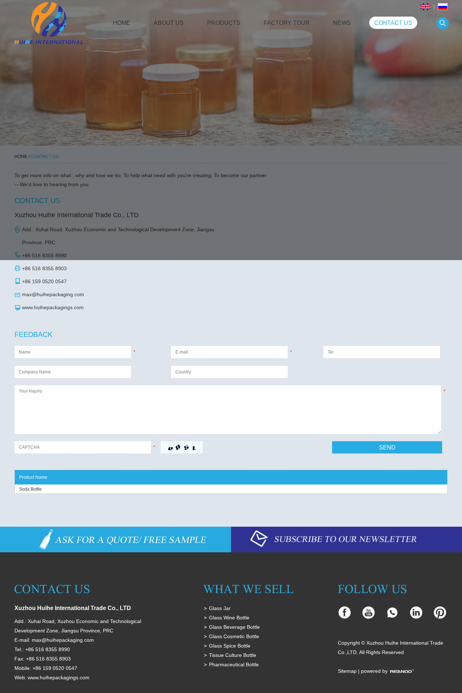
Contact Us (393, 23)
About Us (169, 23)
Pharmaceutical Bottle (234, 664)
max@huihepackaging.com (53, 294)
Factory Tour (287, 23)
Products (223, 23)
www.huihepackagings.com (53, 307)
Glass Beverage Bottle (234, 627)
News (342, 23)
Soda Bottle (30, 489)
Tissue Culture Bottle (232, 655)
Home (121, 23)
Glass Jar (220, 608)
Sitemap (347, 671)
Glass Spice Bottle (229, 646)
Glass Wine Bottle (229, 617)
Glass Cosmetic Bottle (234, 636)
